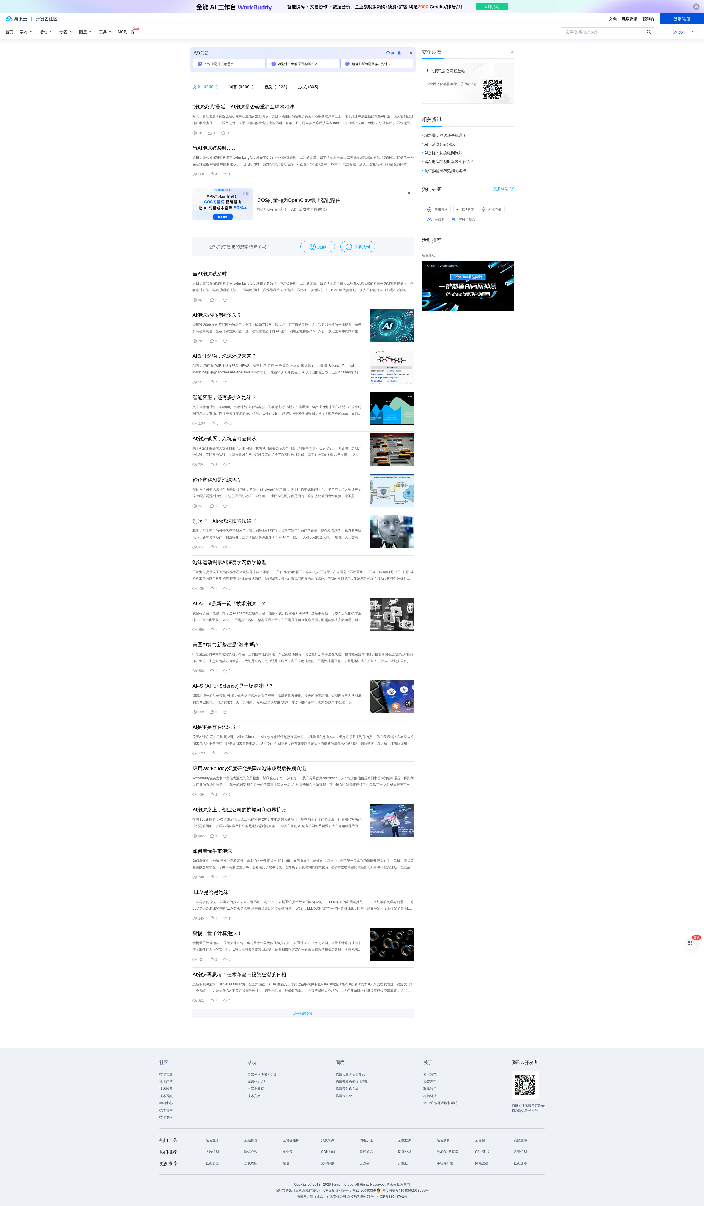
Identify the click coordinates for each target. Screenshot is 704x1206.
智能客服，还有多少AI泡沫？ (225, 396)
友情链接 (430, 1095)
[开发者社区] (46, 19)
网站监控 (481, 1163)
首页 (9, 31)
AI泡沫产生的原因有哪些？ (297, 63)
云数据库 (404, 1139)
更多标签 (500, 188)
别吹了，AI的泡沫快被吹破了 (225, 520)
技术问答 (166, 1081)
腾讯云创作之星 (347, 1088)
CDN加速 (328, 1151)
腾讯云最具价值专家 (350, 1074)
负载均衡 (250, 1163)
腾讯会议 (250, 1151)
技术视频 (166, 1095)
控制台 (648, 18)
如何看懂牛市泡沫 (212, 850)
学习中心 (166, 1102)
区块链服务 (291, 1139)
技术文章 (166, 1074)
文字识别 (327, 1163)
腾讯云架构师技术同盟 (352, 1081)
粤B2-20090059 (364, 1190)
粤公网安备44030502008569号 (405, 1190)
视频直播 (520, 1139)
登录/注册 (682, 18)
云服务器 (441, 209)
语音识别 (520, 1151)
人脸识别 (212, 1151)
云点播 (439, 219)
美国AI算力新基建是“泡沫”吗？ (226, 644)
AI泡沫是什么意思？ (219, 63)
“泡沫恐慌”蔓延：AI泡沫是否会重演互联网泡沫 (244, 106)
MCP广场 (126, 31)
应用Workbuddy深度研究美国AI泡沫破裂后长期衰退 (249, 768)
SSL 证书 (482, 1151)
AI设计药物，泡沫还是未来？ (225, 355)
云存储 (480, 1139)
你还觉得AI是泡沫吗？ (217, 479)
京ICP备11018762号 (391, 1196)
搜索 (649, 32)
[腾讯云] (16, 18)
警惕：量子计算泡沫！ (217, 932)
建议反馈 (629, 18)
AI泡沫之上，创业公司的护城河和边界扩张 (239, 809)
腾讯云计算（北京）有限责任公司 (321, 1196)
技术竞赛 (254, 1095)
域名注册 (212, 1139)
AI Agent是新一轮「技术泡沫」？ (229, 603)
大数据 (403, 1163)
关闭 (510, 266)
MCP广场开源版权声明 (440, 1102)
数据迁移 (520, 1163)
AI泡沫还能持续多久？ (217, 314)
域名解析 (443, 1139)
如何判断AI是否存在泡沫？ (371, 63)
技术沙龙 (166, 1088)
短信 (286, 1163)
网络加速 (366, 1139)
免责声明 (430, 1081)
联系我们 (430, 1088)
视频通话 (366, 1151)
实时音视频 (467, 219)
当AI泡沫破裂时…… (215, 147)
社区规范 (430, 1074)
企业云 (288, 1151)
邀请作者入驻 (257, 1081)
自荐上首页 (256, 1088)
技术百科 (166, 1109)
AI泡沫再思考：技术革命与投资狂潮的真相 (239, 974)
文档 (613, 18)
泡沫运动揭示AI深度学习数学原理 (229, 561)
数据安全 (212, 1163)
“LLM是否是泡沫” (211, 891)
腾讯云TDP (344, 1095)
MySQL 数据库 (447, 1151)
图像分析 (404, 1151)
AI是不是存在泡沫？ (215, 726)
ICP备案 (468, 209)
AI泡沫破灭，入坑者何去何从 (225, 438)
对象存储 (495, 209)
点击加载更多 (303, 1013)
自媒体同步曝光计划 (262, 1074)
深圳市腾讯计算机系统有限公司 (299, 1190)
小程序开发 (445, 1163)
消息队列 (327, 1139)
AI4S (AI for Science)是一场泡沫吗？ (233, 685)
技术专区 (166, 1117)
